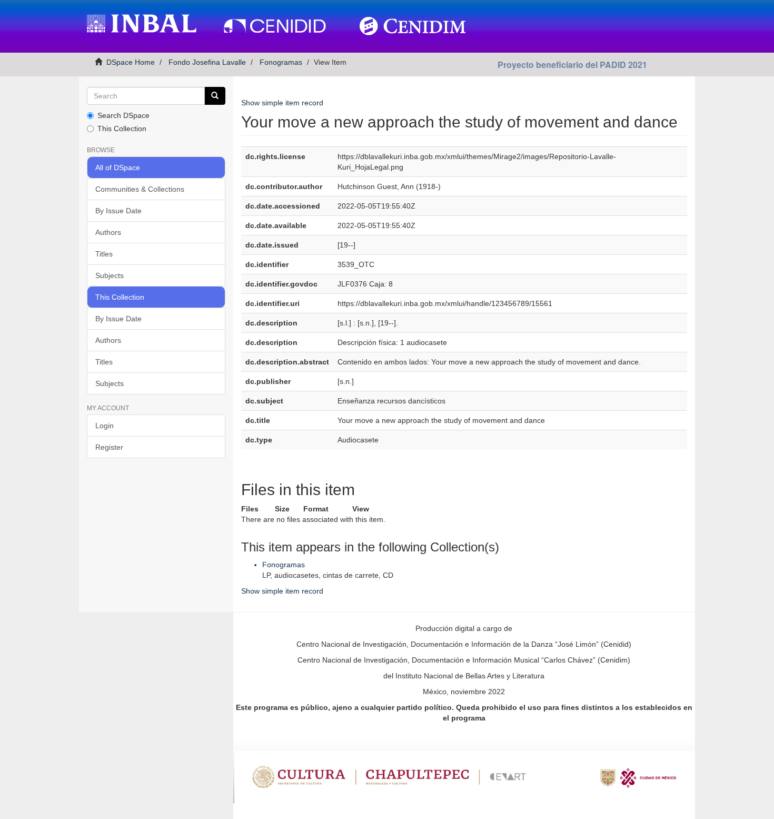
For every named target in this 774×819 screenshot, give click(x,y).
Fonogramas (281, 62)
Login (104, 425)
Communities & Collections (139, 189)
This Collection (121, 128)
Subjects (109, 275)
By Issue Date (118, 210)
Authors (108, 232)
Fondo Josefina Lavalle (207, 62)
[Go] (214, 96)
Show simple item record (282, 102)
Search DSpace (123, 115)
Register (109, 447)
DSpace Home (130, 62)
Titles (104, 254)
